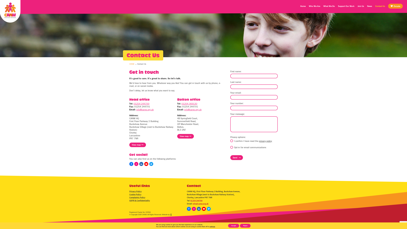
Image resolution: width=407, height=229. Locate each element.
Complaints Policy (137, 197)
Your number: (237, 103)
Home (303, 6)
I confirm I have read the (253, 141)
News (369, 6)
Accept (233, 226)
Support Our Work (346, 6)
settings (212, 227)
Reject (245, 226)
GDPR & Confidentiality (139, 200)
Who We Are (314, 6)
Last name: (235, 82)
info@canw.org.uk (145, 109)
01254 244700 (141, 103)
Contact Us (380, 6)
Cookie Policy (135, 194)
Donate (396, 6)
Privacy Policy (135, 191)
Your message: (237, 114)
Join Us (361, 6)
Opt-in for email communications (250, 147)
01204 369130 (189, 103)
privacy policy (265, 141)
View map (136, 145)
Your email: (235, 92)
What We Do (329, 6)
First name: (235, 71)
